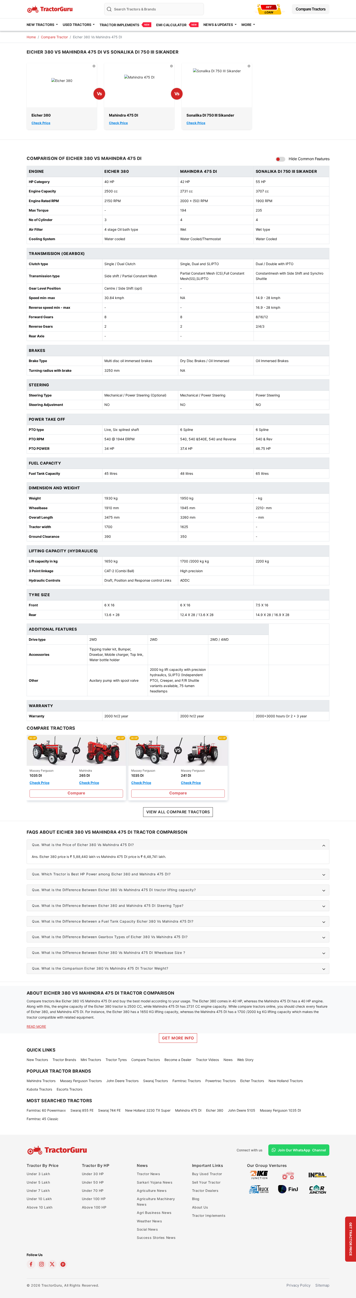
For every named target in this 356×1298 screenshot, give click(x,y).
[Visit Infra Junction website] (317, 1175)
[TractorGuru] (58, 1150)
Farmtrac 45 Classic (42, 1119)
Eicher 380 (41, 115)
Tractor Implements (119, 25)
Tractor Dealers (205, 1190)
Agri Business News (154, 1213)
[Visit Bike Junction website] (259, 1175)
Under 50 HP (93, 1182)
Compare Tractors (310, 9)
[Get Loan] (269, 9)
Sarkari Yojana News (154, 1182)
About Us (200, 1207)
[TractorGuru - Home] (50, 9)
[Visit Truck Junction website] (259, 1189)
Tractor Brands (64, 1060)
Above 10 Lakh (40, 1207)
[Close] (94, 66)
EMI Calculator (171, 25)
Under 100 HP (94, 1199)
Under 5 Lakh (38, 1182)
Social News (147, 1229)
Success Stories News (156, 1237)
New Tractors (37, 1060)
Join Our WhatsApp (302, 1150)
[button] (178, 845)
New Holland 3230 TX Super (147, 1110)
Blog (196, 1199)
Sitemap (322, 1285)
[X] (52, 1264)
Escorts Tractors (69, 1089)
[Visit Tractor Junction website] (288, 1175)
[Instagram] (41, 1264)
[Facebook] (31, 1264)
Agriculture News (152, 1190)
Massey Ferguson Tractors (81, 1081)
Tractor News (148, 1174)
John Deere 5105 (241, 1110)
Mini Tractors (91, 1060)
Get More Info (178, 1038)
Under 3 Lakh (38, 1174)
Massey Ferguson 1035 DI (280, 1110)
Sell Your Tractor (206, 1182)
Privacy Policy (298, 1285)
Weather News (149, 1221)
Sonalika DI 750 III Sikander (210, 115)
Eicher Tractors (252, 1081)
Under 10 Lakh (39, 1199)
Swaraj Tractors (155, 1081)
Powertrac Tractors (220, 1081)
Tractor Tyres (116, 1060)
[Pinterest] (63, 1264)
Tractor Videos (207, 1060)
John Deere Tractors (122, 1081)
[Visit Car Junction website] (317, 1189)
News (228, 1060)
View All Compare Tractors (178, 811)
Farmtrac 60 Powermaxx (46, 1110)
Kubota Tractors (39, 1089)
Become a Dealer (177, 1060)
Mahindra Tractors (41, 1081)
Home (31, 37)
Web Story (245, 1060)
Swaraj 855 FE (81, 1110)
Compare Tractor (54, 37)
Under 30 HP (93, 1174)
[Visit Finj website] (288, 1189)
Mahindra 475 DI (123, 115)
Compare (76, 793)
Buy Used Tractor (207, 1174)
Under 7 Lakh (38, 1190)
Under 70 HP (93, 1190)
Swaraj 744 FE (109, 1110)
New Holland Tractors (286, 1081)
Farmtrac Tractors (186, 1081)
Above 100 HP (94, 1207)
